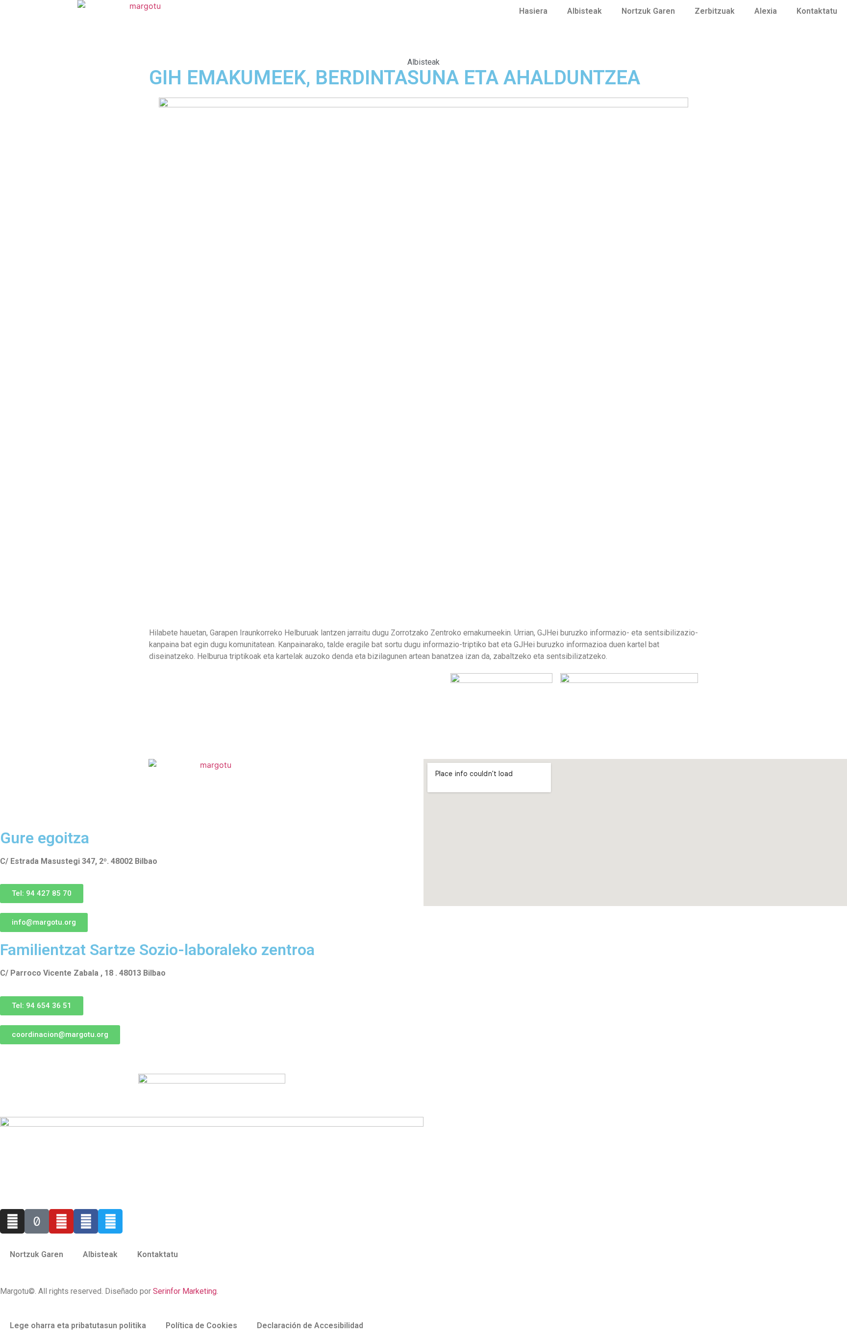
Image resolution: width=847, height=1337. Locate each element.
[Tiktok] (37, 1221)
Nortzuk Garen (648, 11)
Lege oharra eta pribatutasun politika (78, 1325)
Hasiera (533, 11)
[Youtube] (61, 1221)
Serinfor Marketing (185, 1291)
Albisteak (584, 11)
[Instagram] (12, 1221)
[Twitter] (110, 1221)
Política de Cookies (201, 1325)
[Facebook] (86, 1221)
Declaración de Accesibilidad (310, 1325)
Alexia (765, 11)
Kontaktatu (817, 11)
